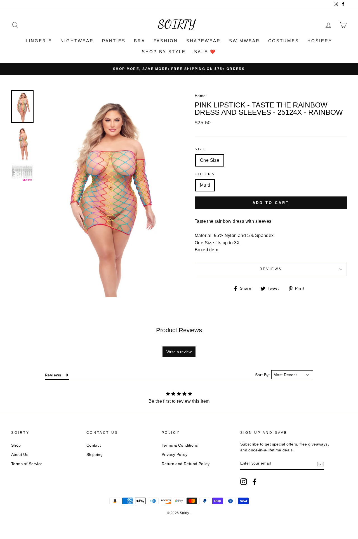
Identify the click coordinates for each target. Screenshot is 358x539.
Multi (205, 185)
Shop (16, 445)
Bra (139, 40)
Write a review (179, 352)
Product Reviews (179, 330)
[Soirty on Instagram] (243, 481)
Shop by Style (164, 51)
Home (200, 96)
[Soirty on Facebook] (254, 481)
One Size (209, 160)
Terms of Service (27, 464)
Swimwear (244, 40)
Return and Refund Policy (186, 464)
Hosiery (319, 40)
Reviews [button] (53, 375)
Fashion (166, 40)
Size (200, 149)
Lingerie (39, 40)
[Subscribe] (320, 463)
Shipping (94, 455)
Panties (114, 40)
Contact (93, 445)
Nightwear (77, 40)
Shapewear (203, 40)
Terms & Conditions (180, 445)
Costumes (283, 40)
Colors (205, 174)
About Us (19, 455)
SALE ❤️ (205, 51)
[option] (179, 69)
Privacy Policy (175, 455)
